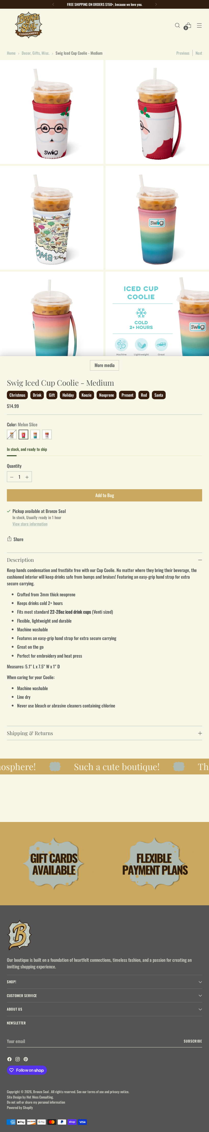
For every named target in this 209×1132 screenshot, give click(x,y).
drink (37, 395)
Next (198, 53)
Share (18, 539)
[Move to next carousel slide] (197, 804)
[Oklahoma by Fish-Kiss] (12, 434)
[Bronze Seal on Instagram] (18, 1059)
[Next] (156, 4)
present (127, 395)
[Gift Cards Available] (54, 863)
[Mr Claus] (47, 434)
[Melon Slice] (23, 434)
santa (158, 395)
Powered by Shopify (20, 1107)
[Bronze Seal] (28, 25)
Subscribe (193, 1041)
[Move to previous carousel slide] (186, 804)
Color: (22, 424)
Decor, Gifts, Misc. (35, 53)
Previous (182, 53)
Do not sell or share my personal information (36, 1102)
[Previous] (53, 4)
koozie (87, 395)
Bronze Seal (41, 1091)
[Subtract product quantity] (11, 477)
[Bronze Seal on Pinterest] (26, 1059)
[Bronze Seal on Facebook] (10, 1059)
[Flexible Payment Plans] (155, 863)
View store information (29, 524)
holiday (68, 395)
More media (105, 365)
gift (52, 395)
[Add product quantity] (27, 477)
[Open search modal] (177, 25)
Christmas (17, 395)
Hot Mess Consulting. (40, 1097)
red (144, 395)
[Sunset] (35, 434)
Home (11, 53)
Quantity (14, 465)
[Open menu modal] (199, 25)
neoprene (106, 395)
